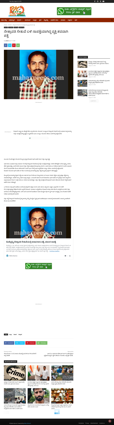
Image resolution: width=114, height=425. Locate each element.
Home (5, 25)
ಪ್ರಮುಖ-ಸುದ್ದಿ (21, 27)
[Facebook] (95, 1)
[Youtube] (103, 1)
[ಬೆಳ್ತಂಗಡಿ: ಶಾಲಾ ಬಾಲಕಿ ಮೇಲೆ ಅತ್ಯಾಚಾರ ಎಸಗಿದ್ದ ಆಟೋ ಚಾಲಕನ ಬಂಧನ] (39, 395)
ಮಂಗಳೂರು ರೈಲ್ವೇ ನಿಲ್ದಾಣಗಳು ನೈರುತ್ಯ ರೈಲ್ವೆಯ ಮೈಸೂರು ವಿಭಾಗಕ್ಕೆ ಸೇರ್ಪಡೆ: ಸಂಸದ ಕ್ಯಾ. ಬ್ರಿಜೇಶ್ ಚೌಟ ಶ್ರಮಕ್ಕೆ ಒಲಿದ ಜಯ (38, 383)
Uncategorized (31, 379)
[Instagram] (97, 1)
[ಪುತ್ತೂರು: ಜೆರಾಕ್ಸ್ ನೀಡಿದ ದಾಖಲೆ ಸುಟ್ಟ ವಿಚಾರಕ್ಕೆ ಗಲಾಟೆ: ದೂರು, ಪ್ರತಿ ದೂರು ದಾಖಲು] (15, 373)
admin (7, 40)
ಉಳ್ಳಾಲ (10, 334)
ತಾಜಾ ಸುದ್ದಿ (16, 27)
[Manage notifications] (109, 421)
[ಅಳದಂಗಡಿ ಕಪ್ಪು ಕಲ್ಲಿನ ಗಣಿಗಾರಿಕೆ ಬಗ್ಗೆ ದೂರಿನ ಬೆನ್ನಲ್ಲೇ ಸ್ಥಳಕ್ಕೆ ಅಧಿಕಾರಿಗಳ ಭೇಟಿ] (62, 373)
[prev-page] (5, 412)
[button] (112, 20)
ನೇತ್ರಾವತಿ (20, 334)
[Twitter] (100, 1)
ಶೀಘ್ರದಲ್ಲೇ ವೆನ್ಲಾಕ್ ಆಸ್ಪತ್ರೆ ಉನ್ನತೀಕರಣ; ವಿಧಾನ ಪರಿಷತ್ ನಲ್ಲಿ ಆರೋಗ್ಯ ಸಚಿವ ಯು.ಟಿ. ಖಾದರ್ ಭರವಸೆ (61, 406)
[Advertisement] (38, 115)
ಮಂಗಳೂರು (11, 27)
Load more (93, 101)
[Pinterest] (14, 45)
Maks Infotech (27, 423)
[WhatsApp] (18, 45)
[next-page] (8, 412)
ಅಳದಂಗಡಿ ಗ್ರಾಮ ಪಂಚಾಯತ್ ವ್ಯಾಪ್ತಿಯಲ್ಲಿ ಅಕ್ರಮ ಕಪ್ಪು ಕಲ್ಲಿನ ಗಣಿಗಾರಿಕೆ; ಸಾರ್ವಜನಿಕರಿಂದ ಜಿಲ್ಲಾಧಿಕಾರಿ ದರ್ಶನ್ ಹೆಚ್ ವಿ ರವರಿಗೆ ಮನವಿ (14, 406)
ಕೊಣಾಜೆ (15, 334)
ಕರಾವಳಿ (10, 25)
